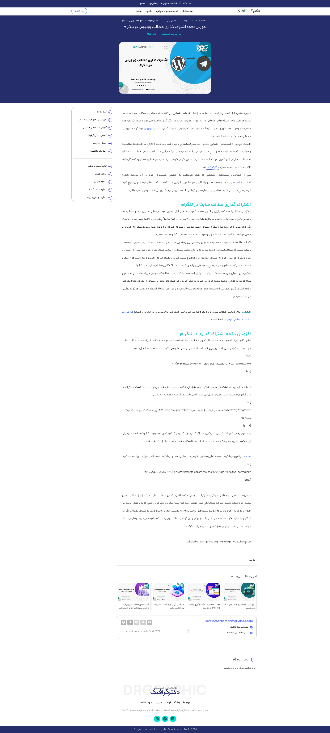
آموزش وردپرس (170, 20)
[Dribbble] (165, 719)
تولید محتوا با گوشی (167, 11)
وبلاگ (139, 11)
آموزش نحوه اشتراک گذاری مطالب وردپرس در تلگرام (165, 27)
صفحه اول (187, 11)
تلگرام (240, 182)
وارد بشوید (229, 668)
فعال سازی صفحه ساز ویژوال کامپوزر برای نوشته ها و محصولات (134, 606)
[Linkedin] (173, 719)
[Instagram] (157, 719)
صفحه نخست (200, 20)
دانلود (149, 11)
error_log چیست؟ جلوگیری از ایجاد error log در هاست (204, 606)
